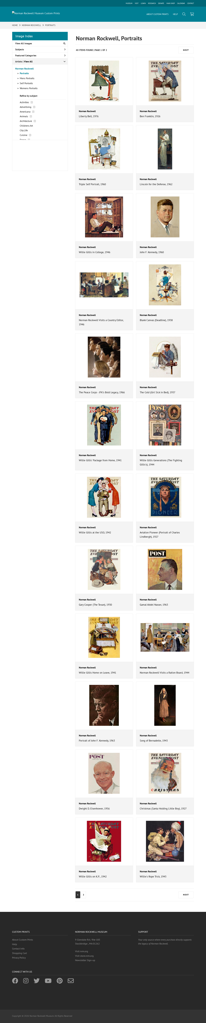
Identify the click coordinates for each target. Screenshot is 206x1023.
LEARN (143, 3)
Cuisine (23, 135)
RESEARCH (152, 3)
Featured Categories (25, 55)
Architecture (26, 120)
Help (14, 944)
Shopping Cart (19, 953)
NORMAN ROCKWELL (31, 25)
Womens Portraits (29, 88)
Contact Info (18, 948)
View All (28, 61)
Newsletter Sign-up (85, 960)
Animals (24, 116)
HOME (15, 25)
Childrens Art (26, 125)
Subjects (19, 49)
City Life (24, 130)
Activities (24, 102)
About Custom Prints (22, 939)
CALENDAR (181, 3)
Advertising (25, 106)
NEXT (186, 50)
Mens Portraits (27, 78)
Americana (25, 111)
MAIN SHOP (170, 3)
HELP (175, 14)
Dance (23, 139)
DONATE (161, 3)
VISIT (136, 3)
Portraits (24, 73)
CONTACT (190, 3)
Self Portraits (26, 83)
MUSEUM (129, 3)
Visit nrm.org (81, 951)
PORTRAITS (50, 25)
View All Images (23, 43)
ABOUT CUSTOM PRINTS (157, 14)
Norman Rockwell (24, 68)
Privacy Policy (19, 957)
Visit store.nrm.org (84, 955)
